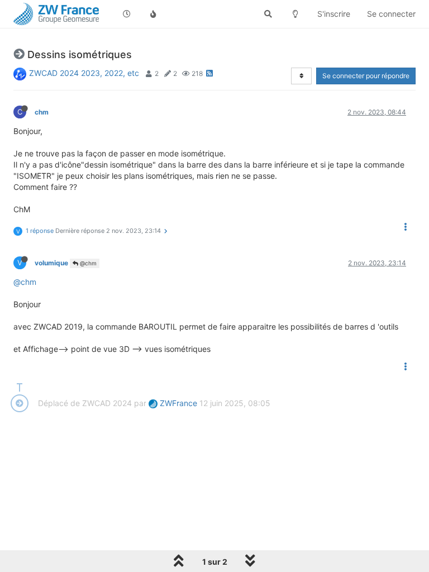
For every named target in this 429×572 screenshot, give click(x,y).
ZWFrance (177, 403)
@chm (87, 263)
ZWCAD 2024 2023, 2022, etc (84, 73)
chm (42, 112)
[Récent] (126, 14)
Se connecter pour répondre (365, 76)
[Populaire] (153, 14)
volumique (51, 263)
